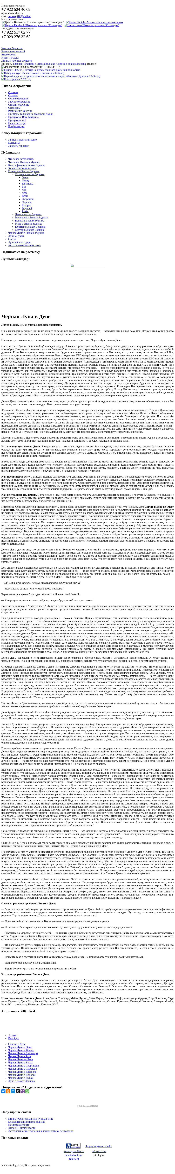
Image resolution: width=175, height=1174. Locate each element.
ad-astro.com (99, 1151)
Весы (25, 195)
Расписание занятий (13, 51)
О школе (13, 92)
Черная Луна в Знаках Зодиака (26, 232)
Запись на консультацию (22, 139)
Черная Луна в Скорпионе (23, 1065)
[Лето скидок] (40, 69)
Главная (17, 63)
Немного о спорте (18, 1124)
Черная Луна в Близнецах (23, 1053)
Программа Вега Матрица (23, 117)
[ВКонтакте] (3, 1091)
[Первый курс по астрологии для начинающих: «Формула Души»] (51, 76)
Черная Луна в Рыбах (20, 1077)
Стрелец (27, 202)
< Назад (12, 1035)
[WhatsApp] (27, 1091)
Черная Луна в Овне (20, 1047)
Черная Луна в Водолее (22, 1074)
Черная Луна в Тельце (21, 1050)
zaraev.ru (74, 1158)
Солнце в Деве (16, 1044)
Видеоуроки (8, 54)
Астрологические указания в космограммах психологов (40, 1130)
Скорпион (28, 199)
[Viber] (23, 1091)
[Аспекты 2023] (33, 73)
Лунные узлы (16, 235)
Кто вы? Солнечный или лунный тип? (30, 1118)
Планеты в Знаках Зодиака (39, 63)
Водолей (27, 208)
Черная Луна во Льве (20, 1059)
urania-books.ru (73, 1155)
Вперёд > (13, 1038)
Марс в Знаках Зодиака (28, 223)
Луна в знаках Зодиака (28, 214)
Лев (24, 189)
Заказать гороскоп (18, 145)
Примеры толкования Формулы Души (30, 113)
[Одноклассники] (8, 1091)
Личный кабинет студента (16, 60)
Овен (25, 177)
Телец (25, 180)
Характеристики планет (22, 168)
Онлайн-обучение (18, 104)
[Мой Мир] (13, 1091)
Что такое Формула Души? (23, 162)
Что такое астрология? (21, 158)
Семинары (14, 107)
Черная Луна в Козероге (22, 1071)
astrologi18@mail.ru (19, 16)
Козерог (26, 205)
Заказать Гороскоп (12, 48)
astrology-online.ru (74, 1151)
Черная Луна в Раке (19, 1056)
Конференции (16, 126)
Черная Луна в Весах (20, 1062)
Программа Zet (17, 120)
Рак (24, 186)
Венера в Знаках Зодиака (29, 220)
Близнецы (27, 183)
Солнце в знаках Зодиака (71, 63)
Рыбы (25, 211)
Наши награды (10, 57)
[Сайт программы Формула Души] (73, 1147)
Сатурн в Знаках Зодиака (29, 229)
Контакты (14, 142)
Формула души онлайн (98, 1146)
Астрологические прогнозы (24, 245)
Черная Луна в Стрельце (22, 1068)
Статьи (12, 239)
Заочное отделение (19, 101)
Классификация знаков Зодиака (26, 165)
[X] (18, 1091)
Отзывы (13, 95)
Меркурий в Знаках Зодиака (31, 217)
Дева (25, 192)
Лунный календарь (19, 242)
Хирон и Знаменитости (22, 1127)
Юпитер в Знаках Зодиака (30, 226)
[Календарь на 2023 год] (16, 79)
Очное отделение (18, 98)
